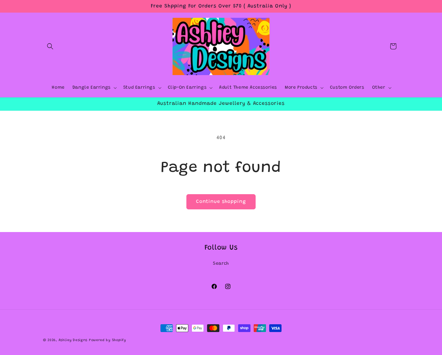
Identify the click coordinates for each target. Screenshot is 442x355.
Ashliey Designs (73, 340)
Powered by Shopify (107, 340)
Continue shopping (221, 201)
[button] (50, 46)
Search (221, 263)
